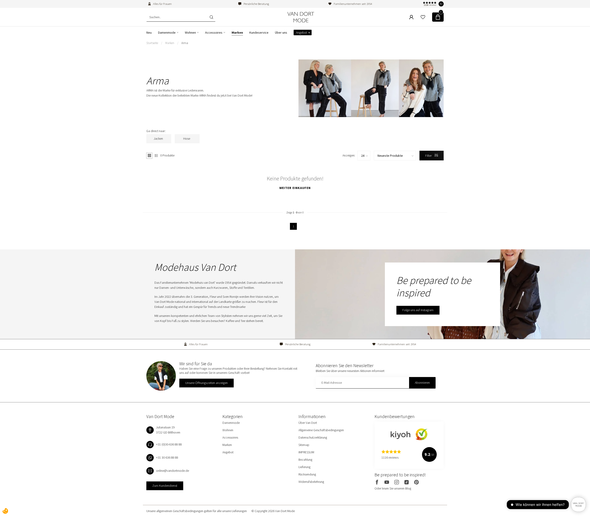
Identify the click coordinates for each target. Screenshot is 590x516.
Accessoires (213, 32)
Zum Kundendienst (164, 486)
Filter (428, 155)
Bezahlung (305, 459)
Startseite (152, 43)
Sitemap (303, 445)
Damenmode (167, 32)
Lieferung (304, 467)
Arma (184, 43)
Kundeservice (258, 32)
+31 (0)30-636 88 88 (169, 444)
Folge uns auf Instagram (418, 310)
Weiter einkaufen (295, 188)
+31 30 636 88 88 (167, 457)
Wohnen (190, 32)
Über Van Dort (307, 423)
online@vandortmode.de (172, 471)
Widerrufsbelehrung (311, 482)
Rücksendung (307, 474)
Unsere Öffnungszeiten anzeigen (206, 383)
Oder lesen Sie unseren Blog (393, 488)
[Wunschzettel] (423, 17)
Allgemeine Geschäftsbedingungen (321, 430)
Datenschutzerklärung (312, 437)
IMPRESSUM (306, 452)
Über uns (281, 32)
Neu (149, 32)
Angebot (301, 32)
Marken (237, 32)
